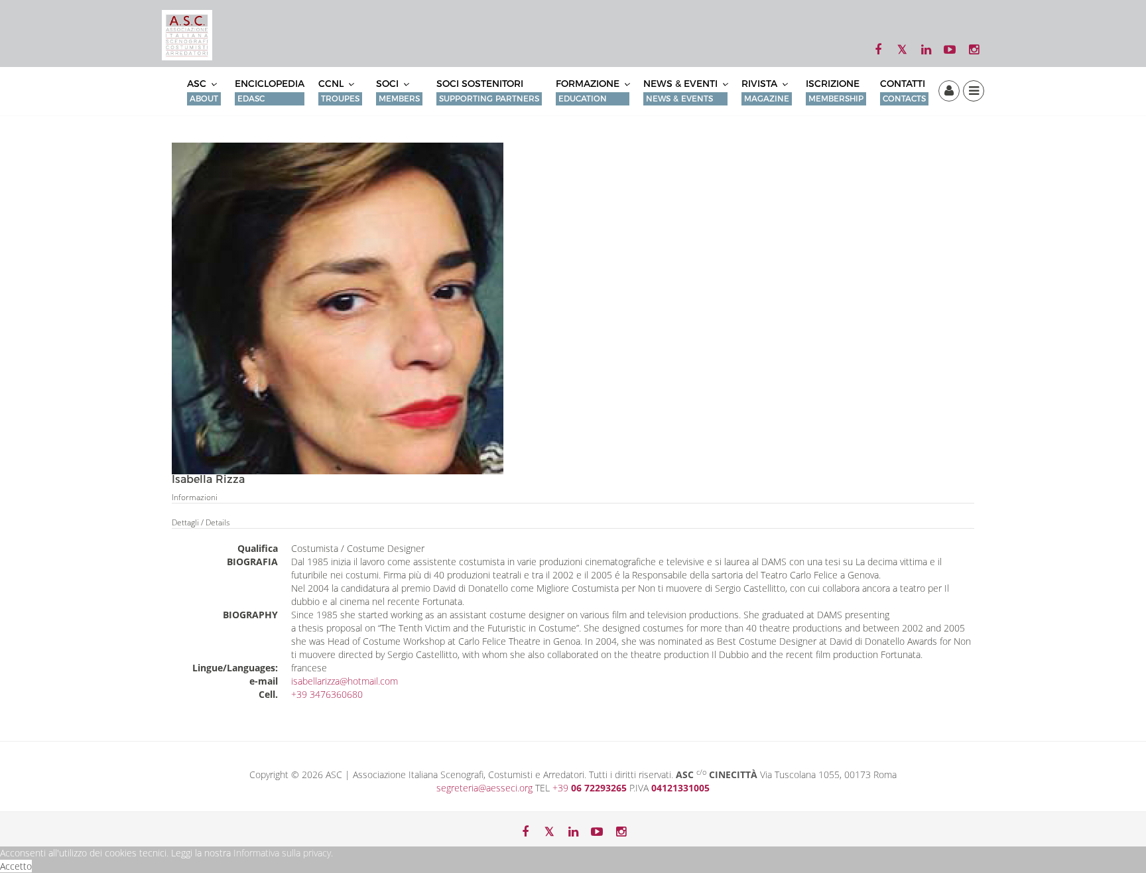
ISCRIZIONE (834, 90)
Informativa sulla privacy (282, 852)
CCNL (338, 90)
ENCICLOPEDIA (269, 90)
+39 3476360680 (327, 694)
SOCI (398, 90)
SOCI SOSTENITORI (487, 90)
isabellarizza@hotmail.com (344, 681)
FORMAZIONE (589, 90)
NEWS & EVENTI (681, 90)
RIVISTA (765, 90)
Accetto (16, 866)
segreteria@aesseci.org (485, 787)
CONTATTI (903, 90)
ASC (202, 90)
